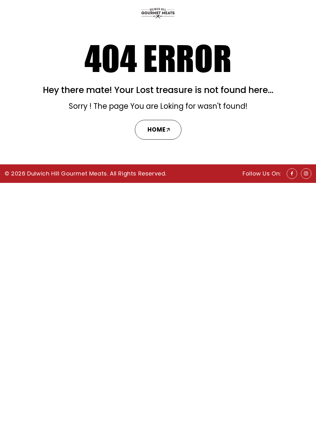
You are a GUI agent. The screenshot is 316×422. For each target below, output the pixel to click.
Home (157, 129)
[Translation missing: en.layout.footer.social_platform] (292, 173)
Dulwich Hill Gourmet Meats (67, 173)
